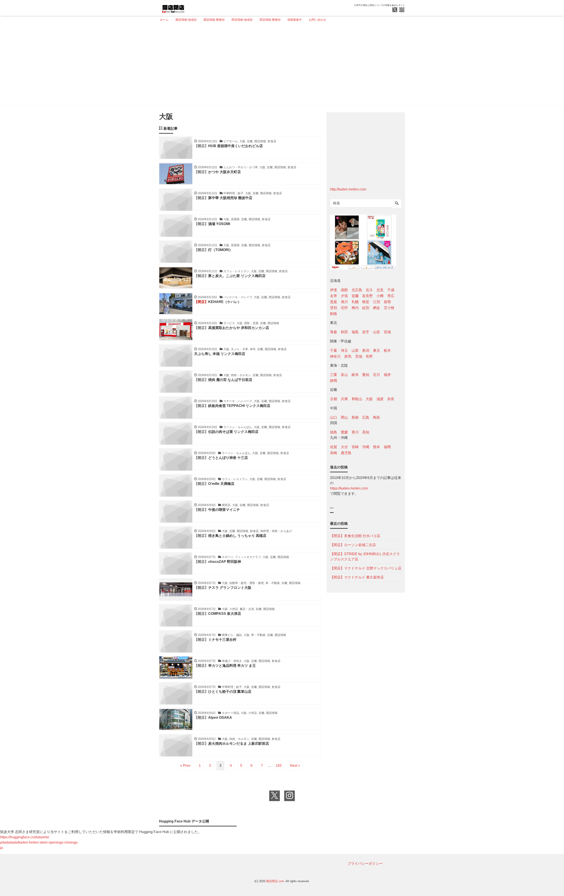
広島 (365, 417)
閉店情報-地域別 (242, 19)
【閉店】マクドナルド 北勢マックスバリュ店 (365, 568)
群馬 (347, 356)
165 (279, 765)
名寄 (333, 296)
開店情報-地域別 (186, 19)
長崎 (333, 453)
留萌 (387, 302)
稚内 (355, 308)
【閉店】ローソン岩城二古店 (353, 545)
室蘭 (355, 296)
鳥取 (376, 417)
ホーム (164, 19)
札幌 (355, 302)
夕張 (344, 296)
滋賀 (380, 399)
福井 (387, 375)
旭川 (344, 302)
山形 (376, 332)
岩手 (365, 332)
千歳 (390, 290)
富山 (344, 375)
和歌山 (357, 399)
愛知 (365, 375)
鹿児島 (346, 453)
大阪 (369, 399)
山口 (333, 417)
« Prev (185, 765)
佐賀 (333, 447)
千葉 (333, 350)
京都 (333, 399)
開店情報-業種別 (214, 19)
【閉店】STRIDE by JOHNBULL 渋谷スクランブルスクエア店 (365, 556)
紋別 (365, 308)
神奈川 (335, 356)
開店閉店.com (275, 881)
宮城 (387, 332)
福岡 (387, 447)
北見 (380, 290)
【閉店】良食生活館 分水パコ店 (355, 536)
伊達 (333, 290)
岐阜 (355, 375)
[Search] (396, 204)
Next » (295, 765)
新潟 (365, 350)
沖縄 (365, 447)
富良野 (367, 296)
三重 (333, 375)
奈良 (390, 399)
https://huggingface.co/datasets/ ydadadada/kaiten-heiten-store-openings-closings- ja (39, 842)
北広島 (357, 290)
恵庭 (333, 302)
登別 (333, 308)
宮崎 (355, 447)
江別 (376, 302)
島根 (355, 417)
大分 (344, 447)
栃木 (387, 350)
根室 (365, 302)
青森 (333, 332)
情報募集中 (295, 19)
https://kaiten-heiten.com (349, 488)
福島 (355, 332)
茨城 (358, 356)
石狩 (344, 308)
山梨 (355, 350)
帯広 (390, 296)
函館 (344, 290)
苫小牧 (389, 308)
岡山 (344, 417)
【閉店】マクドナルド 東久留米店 (357, 577)
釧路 (333, 314)
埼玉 (344, 350)
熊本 (376, 447)
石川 (376, 375)
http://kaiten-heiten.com (348, 189)
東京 (376, 350)
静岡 (333, 380)
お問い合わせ (317, 19)
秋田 (344, 332)
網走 (376, 308)
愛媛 (344, 432)
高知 (365, 432)
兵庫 (344, 399)
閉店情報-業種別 (270, 19)
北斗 (369, 290)
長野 (369, 356)
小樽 (380, 296)
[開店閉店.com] (189, 7)
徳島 (333, 432)
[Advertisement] (280, 65)
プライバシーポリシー (365, 863)
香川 (355, 432)
